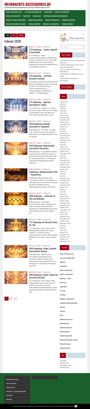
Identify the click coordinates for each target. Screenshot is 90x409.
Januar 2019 (64, 214)
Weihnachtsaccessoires (35, 20)
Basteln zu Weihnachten (13, 16)
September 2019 (65, 210)
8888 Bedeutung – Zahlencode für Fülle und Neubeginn (42, 197)
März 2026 (63, 113)
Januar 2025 (64, 133)
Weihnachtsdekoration (52, 20)
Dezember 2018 (65, 217)
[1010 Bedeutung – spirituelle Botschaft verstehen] (15, 84)
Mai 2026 (63, 109)
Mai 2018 (63, 228)
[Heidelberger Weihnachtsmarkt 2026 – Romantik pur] (15, 180)
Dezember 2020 (65, 198)
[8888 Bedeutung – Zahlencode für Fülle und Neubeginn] (15, 204)
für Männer (63, 295)
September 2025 (65, 124)
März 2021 (63, 194)
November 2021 (65, 180)
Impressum (9, 399)
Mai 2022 (63, 176)
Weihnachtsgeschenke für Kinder (16, 24)
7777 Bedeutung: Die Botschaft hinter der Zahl (43, 223)
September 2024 (65, 140)
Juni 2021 (63, 192)
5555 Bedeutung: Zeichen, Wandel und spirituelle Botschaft (43, 276)
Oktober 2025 (64, 122)
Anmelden (63, 361)
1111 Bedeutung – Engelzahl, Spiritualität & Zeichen (40, 103)
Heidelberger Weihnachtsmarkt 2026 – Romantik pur (43, 173)
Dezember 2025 (65, 118)
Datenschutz (9, 395)
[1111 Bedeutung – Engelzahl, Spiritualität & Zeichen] (15, 110)
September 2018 (65, 223)
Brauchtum (26, 16)
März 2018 (63, 230)
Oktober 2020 (64, 201)
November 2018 (65, 219)
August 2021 (64, 187)
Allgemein (62, 262)
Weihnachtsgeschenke (68, 20)
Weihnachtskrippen (34, 24)
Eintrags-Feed (64, 363)
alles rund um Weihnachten (33, 12)
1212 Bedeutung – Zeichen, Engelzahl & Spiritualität (43, 51)
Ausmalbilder (48, 12)
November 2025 (65, 120)
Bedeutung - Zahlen (35, 47)
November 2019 (65, 205)
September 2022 (65, 167)
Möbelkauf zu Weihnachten (51, 24)
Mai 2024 (63, 145)
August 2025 (64, 127)
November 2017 (65, 237)
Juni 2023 (63, 156)
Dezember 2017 (65, 235)
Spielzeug (62, 311)
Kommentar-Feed (65, 365)
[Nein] (88, 406)
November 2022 (65, 163)
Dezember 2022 (65, 160)
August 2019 (64, 212)
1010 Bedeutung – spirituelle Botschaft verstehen (40, 77)
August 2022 (64, 169)
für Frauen (62, 291)
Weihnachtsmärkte (67, 24)
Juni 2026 (63, 106)
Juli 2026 (62, 104)
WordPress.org (64, 367)
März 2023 (63, 158)
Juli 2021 (62, 190)
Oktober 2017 (64, 239)
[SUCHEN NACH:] (76, 28)
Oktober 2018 (64, 221)
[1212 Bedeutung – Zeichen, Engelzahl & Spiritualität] (15, 58)
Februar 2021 (64, 196)
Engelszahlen (37, 16)
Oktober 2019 (64, 207)
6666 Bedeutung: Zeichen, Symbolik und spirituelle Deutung (42, 250)
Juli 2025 (62, 129)
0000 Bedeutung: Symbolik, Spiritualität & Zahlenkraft (39, 125)
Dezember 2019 (65, 203)
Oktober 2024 (64, 138)
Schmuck (62, 307)
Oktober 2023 (64, 151)
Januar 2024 (64, 147)
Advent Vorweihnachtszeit (14, 12)
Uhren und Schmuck (11, 383)
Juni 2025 (63, 131)
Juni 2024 (63, 142)
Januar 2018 (64, 232)
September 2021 (65, 185)
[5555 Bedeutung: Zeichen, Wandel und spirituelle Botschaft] (15, 283)
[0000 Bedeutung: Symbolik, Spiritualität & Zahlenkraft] (15, 132)
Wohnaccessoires (10, 387)
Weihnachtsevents (65, 332)
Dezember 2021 (65, 178)
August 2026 (64, 102)
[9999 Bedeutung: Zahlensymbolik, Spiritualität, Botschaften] (15, 154)
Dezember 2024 (65, 136)
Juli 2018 (62, 225)
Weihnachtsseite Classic (12, 379)
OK (75, 406)
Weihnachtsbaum (64, 323)
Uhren (61, 315)
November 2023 (65, 149)
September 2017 (65, 241)
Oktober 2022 (64, 165)
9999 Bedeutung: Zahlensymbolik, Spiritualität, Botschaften (42, 147)
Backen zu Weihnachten (62, 12)
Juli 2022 (62, 172)
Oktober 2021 (64, 183)
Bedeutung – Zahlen (65, 278)
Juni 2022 (63, 174)
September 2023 (65, 154)
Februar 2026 (64, 115)
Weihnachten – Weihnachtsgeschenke (16, 391)
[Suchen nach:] (72, 47)
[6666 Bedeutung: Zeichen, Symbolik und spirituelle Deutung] (15, 257)
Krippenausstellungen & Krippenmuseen (55, 16)
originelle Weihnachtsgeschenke (15, 20)
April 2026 (63, 111)
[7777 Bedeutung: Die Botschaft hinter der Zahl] (15, 230)
